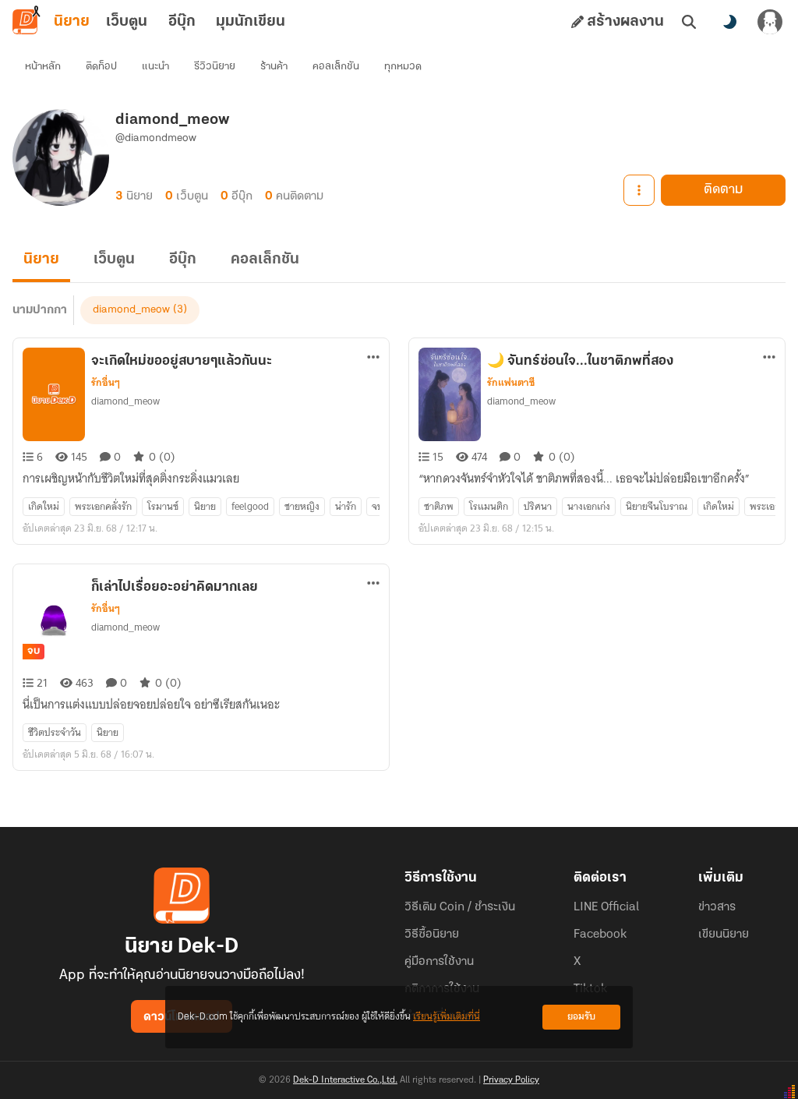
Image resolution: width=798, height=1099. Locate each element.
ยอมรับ (581, 1017)
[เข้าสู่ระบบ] (770, 21)
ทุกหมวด (403, 66)
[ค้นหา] (688, 21)
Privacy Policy (511, 1080)
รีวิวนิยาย (214, 66)
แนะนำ (155, 66)
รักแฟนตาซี (511, 382)
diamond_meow (131, 310)
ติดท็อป (101, 66)
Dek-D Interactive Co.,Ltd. (345, 1080)
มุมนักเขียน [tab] (250, 22)
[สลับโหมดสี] (729, 21)
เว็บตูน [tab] (126, 22)
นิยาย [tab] (72, 22)
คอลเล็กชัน (335, 66)
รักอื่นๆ (105, 382)
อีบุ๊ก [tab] (182, 22)
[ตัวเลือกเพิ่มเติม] (639, 190)
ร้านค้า (274, 66)
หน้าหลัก (43, 66)
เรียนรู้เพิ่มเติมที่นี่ (446, 1017)
